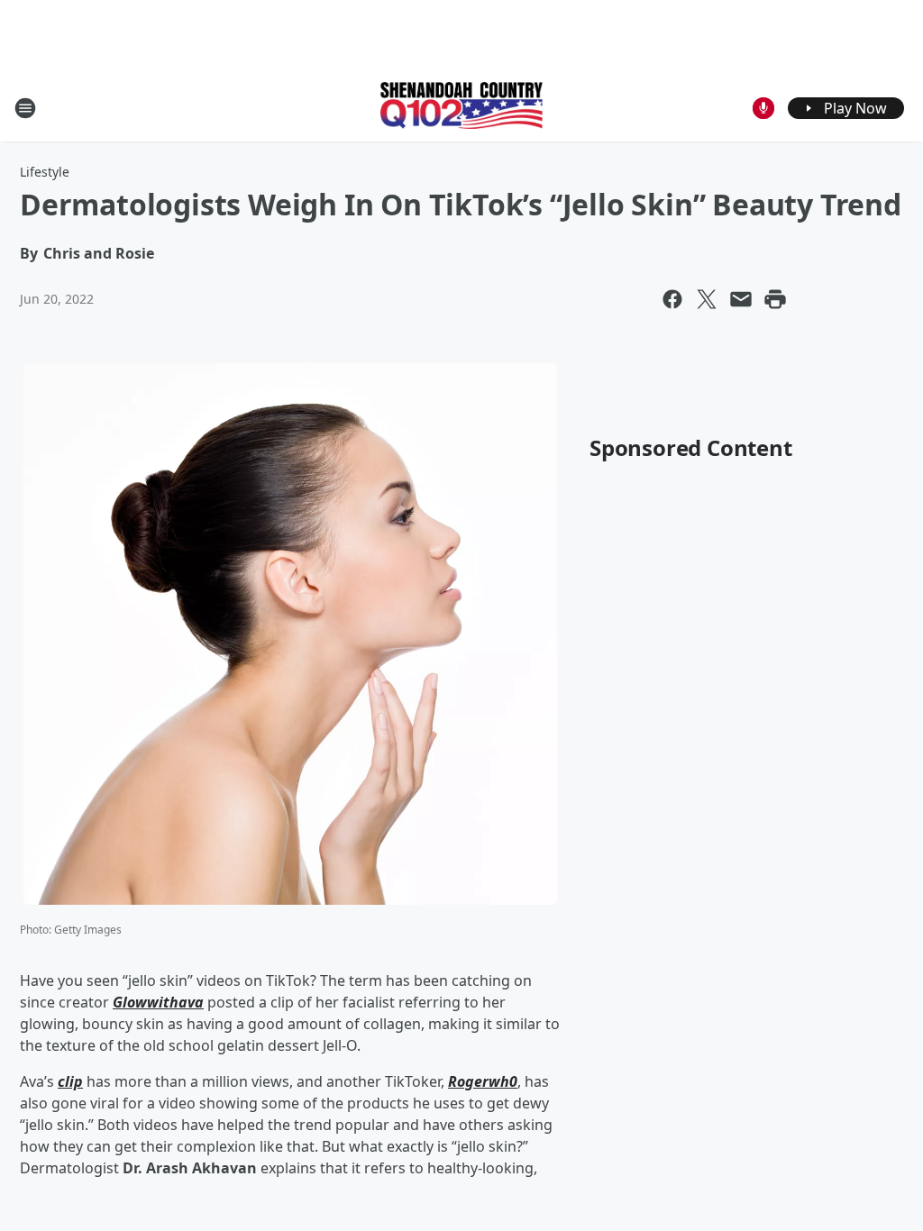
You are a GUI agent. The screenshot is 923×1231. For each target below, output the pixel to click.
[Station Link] (461, 107)
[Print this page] (775, 299)
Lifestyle (44, 171)
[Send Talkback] (763, 108)
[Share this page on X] (706, 299)
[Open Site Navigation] (25, 108)
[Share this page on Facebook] (672, 299)
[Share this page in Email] (741, 299)
